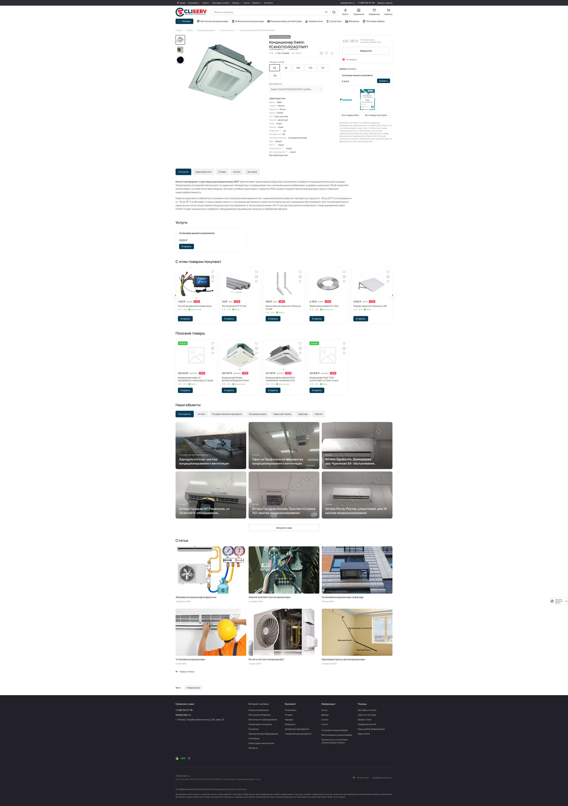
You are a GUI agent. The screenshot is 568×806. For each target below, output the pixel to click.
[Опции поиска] (326, 12)
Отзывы (222, 171)
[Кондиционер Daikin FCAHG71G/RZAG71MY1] (226, 72)
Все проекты (185, 414)
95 (286, 67)
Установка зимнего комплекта (357, 75)
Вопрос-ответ (365, 719)
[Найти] (334, 12)
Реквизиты (290, 724)
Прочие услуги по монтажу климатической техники (334, 741)
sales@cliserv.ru (347, 2)
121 (322, 67)
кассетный (283, 120)
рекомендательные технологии (231, 789)
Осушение (253, 729)
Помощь (362, 703)
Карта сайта (364, 733)
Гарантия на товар (367, 714)
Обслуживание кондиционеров (336, 734)
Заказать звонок (384, 3)
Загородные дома (257, 414)
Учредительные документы (298, 733)
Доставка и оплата (367, 710)
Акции (324, 710)
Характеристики (203, 171)
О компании (290, 710)
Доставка (252, 171)
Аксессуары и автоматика (261, 743)
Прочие (318, 414)
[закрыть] (566, 601)
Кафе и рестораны (282, 414)
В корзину (186, 246)
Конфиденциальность (382, 777)
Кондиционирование (258, 710)
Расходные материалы (259, 714)
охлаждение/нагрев (297, 137)
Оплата (236, 171)
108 (298, 67)
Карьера (289, 719)
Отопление (253, 738)
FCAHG (280, 112)
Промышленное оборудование (263, 733)
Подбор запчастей (367, 724)
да (284, 130)
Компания (290, 703)
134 (275, 75)
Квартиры (303, 414)
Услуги (324, 724)
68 (274, 67)
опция (281, 144)
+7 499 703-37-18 (365, 2)
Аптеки (201, 414)
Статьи (324, 719)
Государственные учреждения (227, 414)
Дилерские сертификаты (297, 729)
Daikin (279, 102)
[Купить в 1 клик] (212, 281)
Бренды (325, 714)
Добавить (383, 80)
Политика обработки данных (559, 601)
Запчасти (253, 747)
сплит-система (281, 116)
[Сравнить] (321, 53)
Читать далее (339, 796)
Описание (183, 171)
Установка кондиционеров (334, 730)
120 (310, 67)
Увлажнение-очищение (260, 724)
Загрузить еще (284, 527)
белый (278, 141)
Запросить (366, 50)
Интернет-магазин (258, 703)
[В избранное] (326, 53)
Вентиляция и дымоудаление (262, 719)
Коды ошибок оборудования (371, 729)
